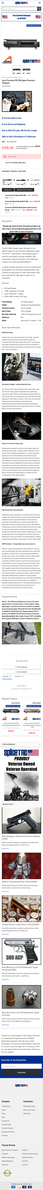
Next (40, 719)
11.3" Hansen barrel (26, 611)
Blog (3, 1117)
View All (25, 1165)
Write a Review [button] (22, 667)
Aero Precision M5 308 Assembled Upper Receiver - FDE (32, 725)
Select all (8, 190)
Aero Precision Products (10, 1150)
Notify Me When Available (16, 163)
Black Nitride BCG (8, 616)
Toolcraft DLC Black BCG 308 (15, 195)
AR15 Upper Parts (29, 1106)
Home (4, 1110)
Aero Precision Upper (10, 609)
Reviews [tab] (5, 676)
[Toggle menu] (3, 3)
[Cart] (40, 3)
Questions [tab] (18, 676)
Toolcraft (5, 1154)
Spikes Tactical (27, 1157)
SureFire (25, 1161)
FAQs (3, 1113)
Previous (3, 719)
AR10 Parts (27, 1113)
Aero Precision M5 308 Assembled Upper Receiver (11, 724)
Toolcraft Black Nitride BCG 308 (16, 201)
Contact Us (5, 1121)
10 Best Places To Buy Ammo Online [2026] (20, 924)
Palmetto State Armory (30, 1154)
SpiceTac (5, 1165)
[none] (21, 44)
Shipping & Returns (8, 1132)
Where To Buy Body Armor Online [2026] (19, 881)
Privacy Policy (6, 1124)
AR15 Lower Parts (29, 1110)
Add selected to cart (24, 190)
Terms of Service (7, 1128)
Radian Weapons (7, 1161)
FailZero (25, 1150)
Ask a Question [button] (22, 672)
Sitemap (5, 1135)
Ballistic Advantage (8, 1157)
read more (5, 848)
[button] (28, 147)
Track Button (6, 1106)
